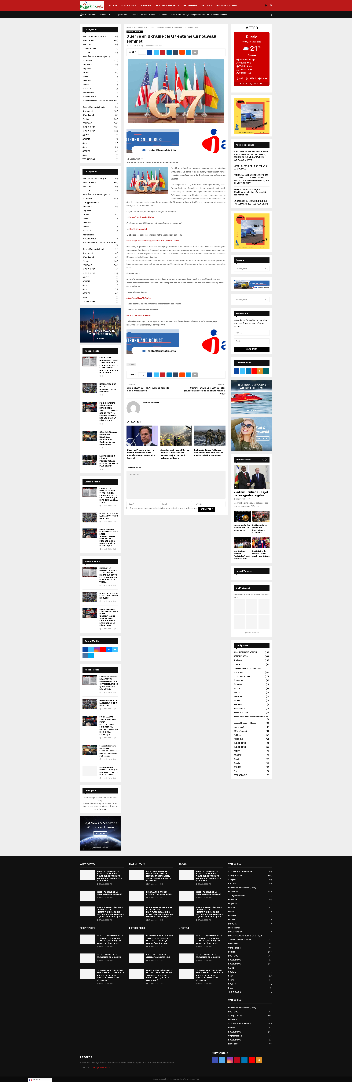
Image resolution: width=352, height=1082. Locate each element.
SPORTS (86, 151)
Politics (85, 119)
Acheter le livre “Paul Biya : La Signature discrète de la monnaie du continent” (198, 15)
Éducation (87, 64)
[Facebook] (252, 14)
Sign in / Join (121, 15)
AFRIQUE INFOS (190, 5)
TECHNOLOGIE (88, 159)
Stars (84, 155)
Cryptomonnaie (89, 48)
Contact (152, 15)
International (88, 93)
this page (103, 809)
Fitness (85, 84)
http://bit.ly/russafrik (138, 229)
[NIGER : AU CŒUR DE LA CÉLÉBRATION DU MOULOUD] (89, 388)
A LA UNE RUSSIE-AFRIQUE (94, 36)
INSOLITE (86, 88)
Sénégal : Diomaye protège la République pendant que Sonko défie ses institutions (108, 438)
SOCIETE (86, 139)
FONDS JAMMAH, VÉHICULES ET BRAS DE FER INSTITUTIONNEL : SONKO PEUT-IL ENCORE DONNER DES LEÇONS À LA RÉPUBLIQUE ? (108, 412)
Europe (85, 72)
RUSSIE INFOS (127, 5)
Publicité (134, 15)
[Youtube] (268, 14)
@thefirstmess (252, 632)
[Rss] (271, 14)
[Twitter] (255, 14)
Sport (84, 143)
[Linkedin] (265, 14)
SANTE (85, 135)
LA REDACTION (134, 46)
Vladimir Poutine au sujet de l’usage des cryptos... (251, 493)
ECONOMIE (87, 60)
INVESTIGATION (89, 97)
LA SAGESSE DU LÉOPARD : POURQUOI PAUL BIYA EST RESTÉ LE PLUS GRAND (108, 461)
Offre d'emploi (89, 115)
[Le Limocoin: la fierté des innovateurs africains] (261, 516)
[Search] (266, 268)
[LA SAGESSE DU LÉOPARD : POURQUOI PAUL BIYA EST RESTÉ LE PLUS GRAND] (89, 460)
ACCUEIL (113, 5)
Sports (85, 147)
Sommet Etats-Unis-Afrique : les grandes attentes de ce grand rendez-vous (205, 391)
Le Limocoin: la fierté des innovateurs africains (259, 529)
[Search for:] (252, 268)
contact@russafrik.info (100, 1067)
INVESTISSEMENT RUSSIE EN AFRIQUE (99, 101)
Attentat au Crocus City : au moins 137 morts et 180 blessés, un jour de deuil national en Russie (174, 454)
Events (85, 76)
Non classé (87, 111)
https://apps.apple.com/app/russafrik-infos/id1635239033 (153, 240)
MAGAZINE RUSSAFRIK (226, 5)
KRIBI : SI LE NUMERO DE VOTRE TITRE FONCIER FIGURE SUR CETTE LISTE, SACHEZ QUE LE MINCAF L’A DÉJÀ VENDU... (108, 365)
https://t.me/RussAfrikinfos (141, 217)
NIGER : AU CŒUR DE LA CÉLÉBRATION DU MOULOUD (107, 388)
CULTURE (205, 5)
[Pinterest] (262, 14)
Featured (131, 364)
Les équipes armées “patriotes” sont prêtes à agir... (242, 555)
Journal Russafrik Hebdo (93, 107)
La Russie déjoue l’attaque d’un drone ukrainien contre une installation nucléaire (208, 453)
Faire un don (162, 15)
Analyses (86, 44)
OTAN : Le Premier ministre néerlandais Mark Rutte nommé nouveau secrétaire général (141, 454)
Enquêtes (86, 68)
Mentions (143, 15)
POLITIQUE (146, 5)
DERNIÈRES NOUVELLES (166, 5)
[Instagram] (258, 14)
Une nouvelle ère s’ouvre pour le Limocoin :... (242, 527)
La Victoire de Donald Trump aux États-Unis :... (261, 553)
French (36, 1079)
